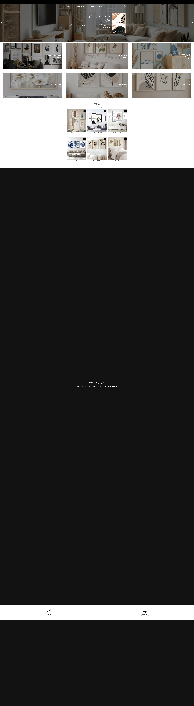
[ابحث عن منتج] (75, 6)
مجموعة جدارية (117, 134)
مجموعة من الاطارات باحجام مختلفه (117, 132)
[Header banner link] (98, 2)
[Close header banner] (1, 2)
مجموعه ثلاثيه (110, 161)
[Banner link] (161, 56)
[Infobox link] (144, 612)
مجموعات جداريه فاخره (113, 133)
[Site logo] (124, 6)
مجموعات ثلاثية (114, 161)
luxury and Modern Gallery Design (122, 161)
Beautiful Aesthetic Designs (121, 133)
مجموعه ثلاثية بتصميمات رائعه (117, 160)
